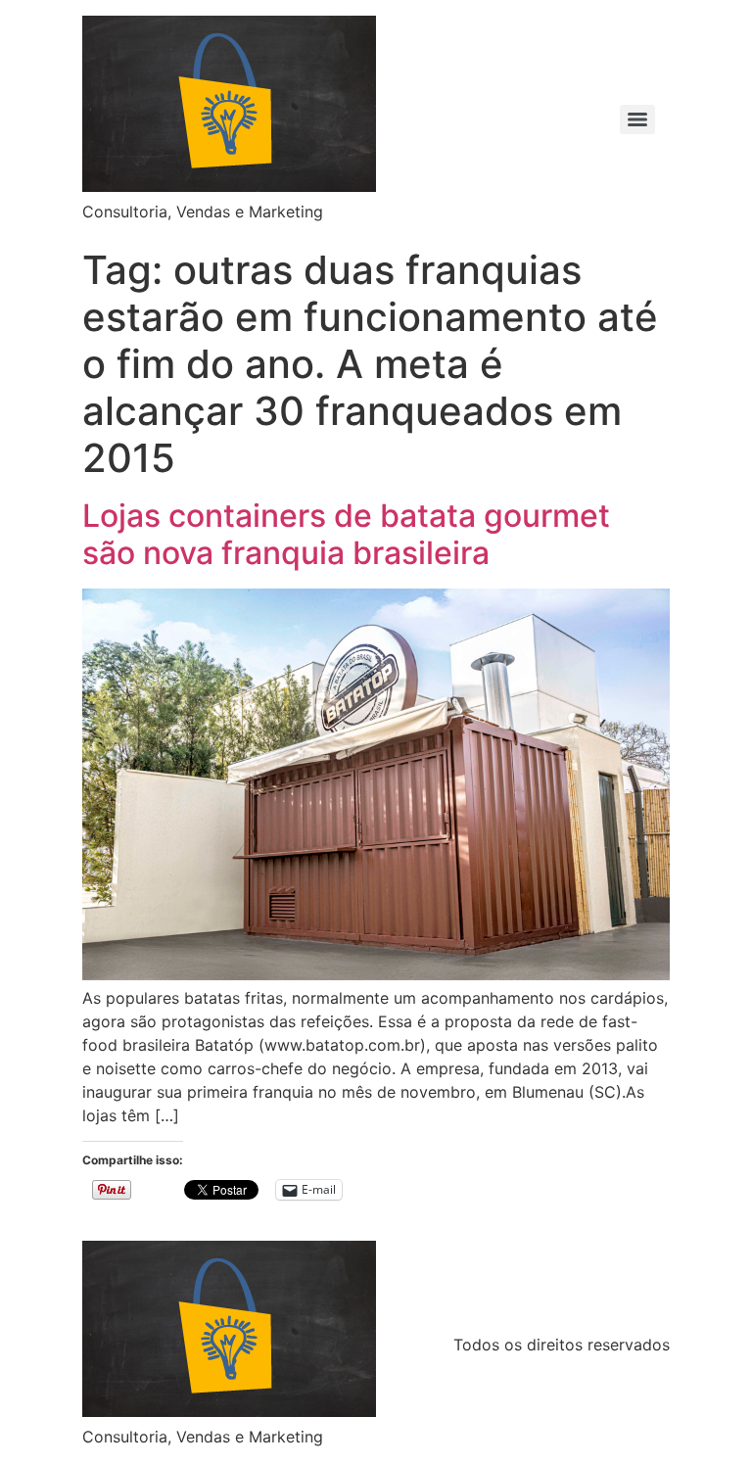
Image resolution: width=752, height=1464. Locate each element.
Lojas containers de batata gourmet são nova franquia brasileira (346, 534)
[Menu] (637, 119)
